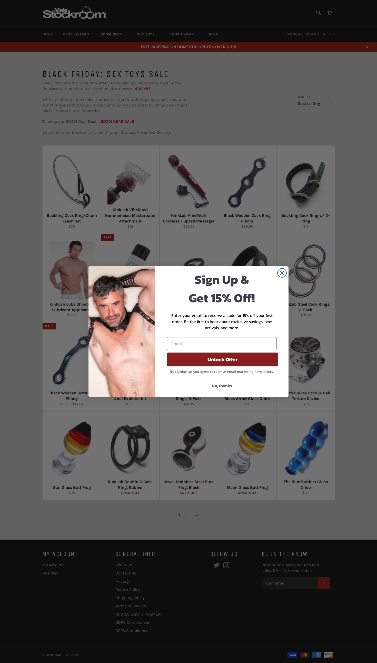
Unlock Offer (222, 359)
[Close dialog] (281, 272)
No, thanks (222, 386)
